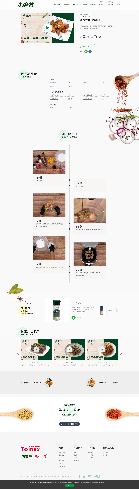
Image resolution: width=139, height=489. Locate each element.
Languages (117, 2)
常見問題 (76, 460)
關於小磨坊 (62, 452)
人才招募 (61, 458)
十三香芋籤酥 (69, 362)
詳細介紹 (79, 318)
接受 (69, 485)
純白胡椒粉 (76, 302)
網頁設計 (65, 476)
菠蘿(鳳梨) (53, 82)
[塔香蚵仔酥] (36, 349)
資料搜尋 (101, 2)
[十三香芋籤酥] (69, 349)
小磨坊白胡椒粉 (87, 99)
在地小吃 (91, 14)
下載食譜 (89, 46)
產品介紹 (76, 452)
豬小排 (52, 86)
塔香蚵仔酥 (37, 362)
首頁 (81, 14)
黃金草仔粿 (103, 362)
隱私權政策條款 (93, 482)
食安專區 (105, 452)
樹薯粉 (85, 82)
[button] (113, 310)
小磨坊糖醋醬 (54, 95)
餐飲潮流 (91, 458)
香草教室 (76, 458)
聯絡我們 (61, 463)
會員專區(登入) (109, 2)
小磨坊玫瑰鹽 (54, 99)
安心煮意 (61, 460)
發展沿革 (61, 455)
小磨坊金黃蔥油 (87, 95)
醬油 (51, 107)
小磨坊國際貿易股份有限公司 (26, 4)
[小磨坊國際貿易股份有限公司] (30, 450)
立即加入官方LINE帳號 (69, 424)
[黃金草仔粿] (102, 349)
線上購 (76, 455)
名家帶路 (91, 455)
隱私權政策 (62, 466)
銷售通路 (105, 455)
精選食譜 (86, 14)
